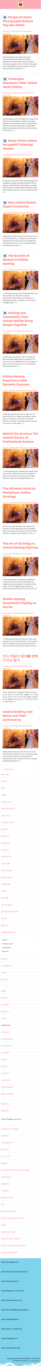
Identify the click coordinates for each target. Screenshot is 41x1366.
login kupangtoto (7, 1094)
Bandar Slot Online (8, 1232)
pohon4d (4, 979)
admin (20, 31)
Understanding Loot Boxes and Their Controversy (18, 715)
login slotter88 (6, 870)
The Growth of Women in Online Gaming (16, 259)
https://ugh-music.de (9, 1252)
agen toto (5, 925)
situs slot (4, 959)
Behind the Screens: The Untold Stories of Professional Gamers (20, 437)
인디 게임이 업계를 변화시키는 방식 (20, 658)
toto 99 (4, 918)
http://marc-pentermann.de (12, 1218)
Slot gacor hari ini (7, 822)
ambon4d (5, 998)
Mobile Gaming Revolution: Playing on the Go (19, 602)
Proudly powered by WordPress (19, 1358)
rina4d (3, 1018)
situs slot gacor (7, 877)
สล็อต (3, 788)
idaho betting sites (8, 809)
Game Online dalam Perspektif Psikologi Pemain (20, 144)
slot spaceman (6, 1143)
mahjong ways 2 (7, 944)
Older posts (8, 769)
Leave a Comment (29, 212)
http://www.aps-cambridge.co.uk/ (14, 1272)
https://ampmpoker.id (9, 1281)
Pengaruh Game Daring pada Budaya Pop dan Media (18, 20)
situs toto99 (5, 864)
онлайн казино (6, 802)
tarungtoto (5, 1032)
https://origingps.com (9, 1338)
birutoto (4, 1060)
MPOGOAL (5, 1011)
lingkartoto (6, 1025)
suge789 (4, 829)
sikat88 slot (5, 843)
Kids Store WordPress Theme (26, 1359)
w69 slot (4, 1163)
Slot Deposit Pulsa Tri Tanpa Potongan (15, 1170)
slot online (5, 1005)
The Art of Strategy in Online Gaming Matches (20, 545)
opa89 (3, 795)
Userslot (4, 781)
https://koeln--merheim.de (11, 1329)
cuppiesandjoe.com (8, 932)
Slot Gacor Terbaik (8, 1211)
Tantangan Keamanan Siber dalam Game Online (20, 82)
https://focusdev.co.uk (9, 1262)
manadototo (6, 1080)
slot (2, 1204)
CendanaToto (6, 857)
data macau (5, 816)
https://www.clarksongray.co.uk (13, 1246)
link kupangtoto (7, 1039)
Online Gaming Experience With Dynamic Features (16, 380)
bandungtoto (6, 948)
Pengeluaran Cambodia (10, 1129)
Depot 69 (5, 951)
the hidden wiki (6, 966)
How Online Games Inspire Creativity (19, 204)
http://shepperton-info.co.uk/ (12, 1291)
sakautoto (5, 1073)
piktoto (4, 1225)
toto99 (3, 891)
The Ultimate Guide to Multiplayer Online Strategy (19, 492)
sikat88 (4, 940)
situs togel (5, 774)
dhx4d (3, 973)
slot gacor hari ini (7, 1198)
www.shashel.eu (7, 1087)
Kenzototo (5, 836)
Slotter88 (4, 898)
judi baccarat (6, 1177)
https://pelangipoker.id (10, 1319)
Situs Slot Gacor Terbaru (10, 1239)
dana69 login (6, 884)
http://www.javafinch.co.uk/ (11, 1300)
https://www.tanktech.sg (10, 1348)
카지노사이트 (5, 1156)
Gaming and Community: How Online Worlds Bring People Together (18, 318)
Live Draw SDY (6, 1046)
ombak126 (5, 1191)
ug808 (3, 991)
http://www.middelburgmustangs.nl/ (15, 1310)
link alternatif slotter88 (9, 912)
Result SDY (5, 1136)
